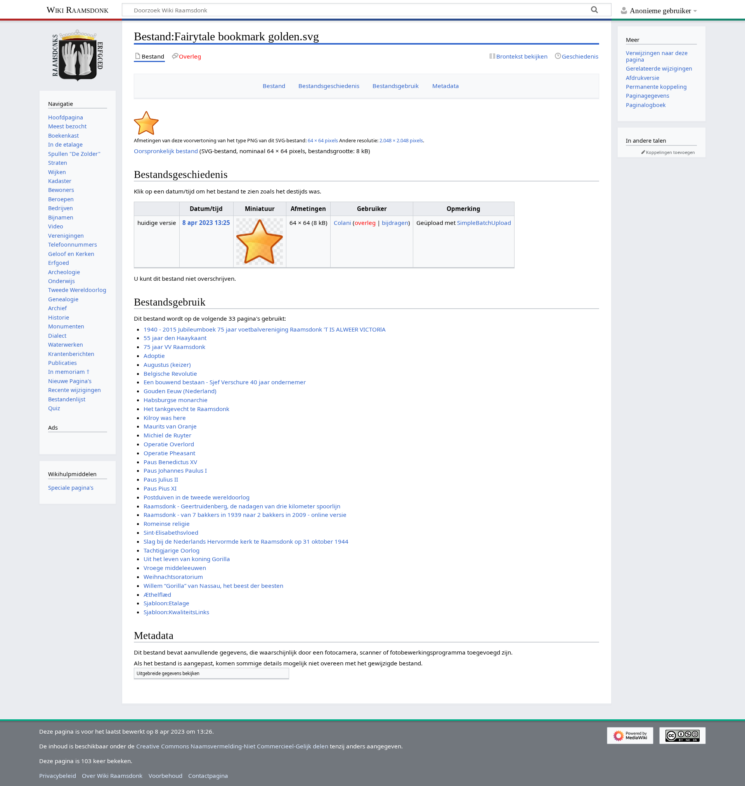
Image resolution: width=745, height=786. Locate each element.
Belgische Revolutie (170, 373)
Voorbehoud (165, 775)
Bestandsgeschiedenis (328, 86)
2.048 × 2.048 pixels (401, 140)
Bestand (274, 86)
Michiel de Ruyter (167, 435)
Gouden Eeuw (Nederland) (180, 391)
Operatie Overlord (169, 444)
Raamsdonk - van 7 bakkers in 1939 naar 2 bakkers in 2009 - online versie (245, 514)
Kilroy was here (165, 418)
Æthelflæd (157, 594)
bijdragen (395, 222)
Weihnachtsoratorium (173, 576)
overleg (365, 222)
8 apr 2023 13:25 (206, 222)
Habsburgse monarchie (176, 400)
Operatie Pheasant (169, 453)
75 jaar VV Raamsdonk (174, 347)
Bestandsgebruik (395, 86)
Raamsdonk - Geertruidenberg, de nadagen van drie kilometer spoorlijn (242, 506)
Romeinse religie (167, 523)
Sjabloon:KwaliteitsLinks (176, 612)
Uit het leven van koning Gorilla (187, 559)
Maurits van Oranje (170, 426)
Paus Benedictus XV (170, 462)
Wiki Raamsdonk (78, 10)
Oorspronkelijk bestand (166, 151)
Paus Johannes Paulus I (175, 470)
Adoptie (154, 355)
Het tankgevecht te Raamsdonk (186, 409)
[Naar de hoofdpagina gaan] (77, 55)
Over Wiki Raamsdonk (112, 775)
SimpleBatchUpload (484, 222)
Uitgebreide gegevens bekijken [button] (168, 673)
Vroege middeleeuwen (175, 568)
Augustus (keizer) (167, 364)
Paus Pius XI (160, 488)
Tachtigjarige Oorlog (171, 550)
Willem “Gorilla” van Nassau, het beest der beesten (213, 585)
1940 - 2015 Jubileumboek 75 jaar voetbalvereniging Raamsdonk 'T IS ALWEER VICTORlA (265, 329)
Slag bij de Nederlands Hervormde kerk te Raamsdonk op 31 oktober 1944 (246, 541)
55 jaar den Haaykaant (175, 338)
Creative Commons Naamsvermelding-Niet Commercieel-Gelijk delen (232, 746)
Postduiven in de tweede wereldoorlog (196, 497)
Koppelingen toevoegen (670, 152)
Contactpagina (208, 775)
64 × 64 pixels (323, 140)
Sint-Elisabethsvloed (171, 532)
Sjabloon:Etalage (166, 603)
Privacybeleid (57, 775)
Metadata (445, 86)
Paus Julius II (161, 479)
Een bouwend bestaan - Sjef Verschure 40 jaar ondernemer (225, 382)
